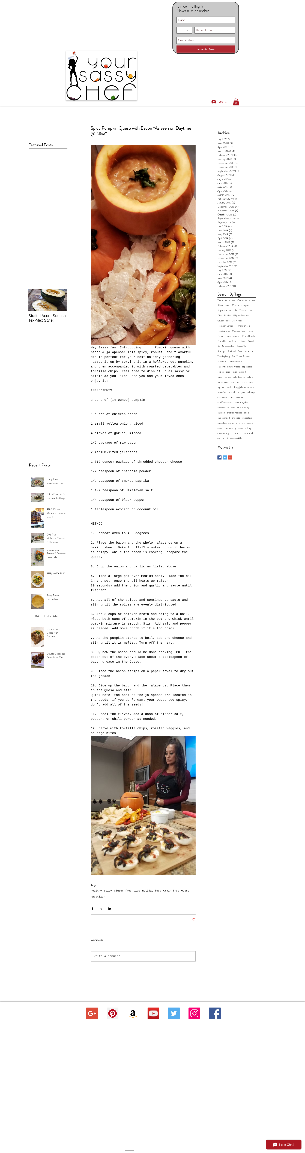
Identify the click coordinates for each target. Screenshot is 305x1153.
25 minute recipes (246, 300)
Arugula (233, 310)
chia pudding (243, 407)
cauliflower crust (225, 402)
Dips (137, 890)
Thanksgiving (223, 356)
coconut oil (222, 438)
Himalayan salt (243, 325)
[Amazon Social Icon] (133, 1013)
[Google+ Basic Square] (230, 457)
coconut (235, 433)
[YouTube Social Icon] (153, 1013)
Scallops (221, 351)
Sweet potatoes (245, 351)
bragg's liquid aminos (244, 387)
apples (220, 371)
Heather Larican (225, 325)
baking (250, 376)
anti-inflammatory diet (228, 366)
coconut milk (247, 433)
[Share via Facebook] (92, 908)
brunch (232, 392)
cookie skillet (236, 438)
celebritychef (241, 402)
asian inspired (239, 371)
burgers (241, 392)
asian (228, 371)
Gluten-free (122, 890)
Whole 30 (222, 361)
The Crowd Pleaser (241, 356)
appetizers (247, 366)
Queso (185, 890)
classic (250, 422)
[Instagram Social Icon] (194, 1013)
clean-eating (244, 428)
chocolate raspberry (227, 422)
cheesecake (223, 407)
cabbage (251, 392)
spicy (108, 890)
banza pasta (223, 382)
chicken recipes (234, 412)
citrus (241, 422)
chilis (246, 412)
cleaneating (223, 433)
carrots (239, 397)
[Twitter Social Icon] (174, 1013)
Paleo (250, 330)
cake (232, 397)
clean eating (230, 428)
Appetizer (98, 896)
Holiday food (151, 890)
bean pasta (242, 382)
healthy (96, 890)
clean (220, 428)
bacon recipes (224, 376)
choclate (236, 417)
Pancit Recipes (233, 335)
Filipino (227, 315)
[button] (236, 101)
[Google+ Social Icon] (92, 1013)
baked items (239, 376)
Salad (251, 341)
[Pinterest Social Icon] (112, 1013)
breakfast (221, 392)
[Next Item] (61, 300)
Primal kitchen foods (227, 341)
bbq (232, 382)
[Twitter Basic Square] (225, 457)
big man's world (224, 387)
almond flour (236, 361)
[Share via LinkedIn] (109, 908)
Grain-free (171, 890)
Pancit (220, 335)
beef (251, 382)
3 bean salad (223, 305)
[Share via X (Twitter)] (101, 908)
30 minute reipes (240, 305)
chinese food (223, 417)
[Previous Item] (34, 300)
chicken (221, 412)
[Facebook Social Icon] (215, 1013)
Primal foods (248, 335)
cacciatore (222, 397)
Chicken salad (245, 310)
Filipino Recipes (241, 315)
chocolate (247, 417)
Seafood (232, 351)
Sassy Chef (242, 346)
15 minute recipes (226, 300)
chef (233, 407)
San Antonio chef (225, 346)
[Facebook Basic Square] (219, 457)
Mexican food (238, 330)
